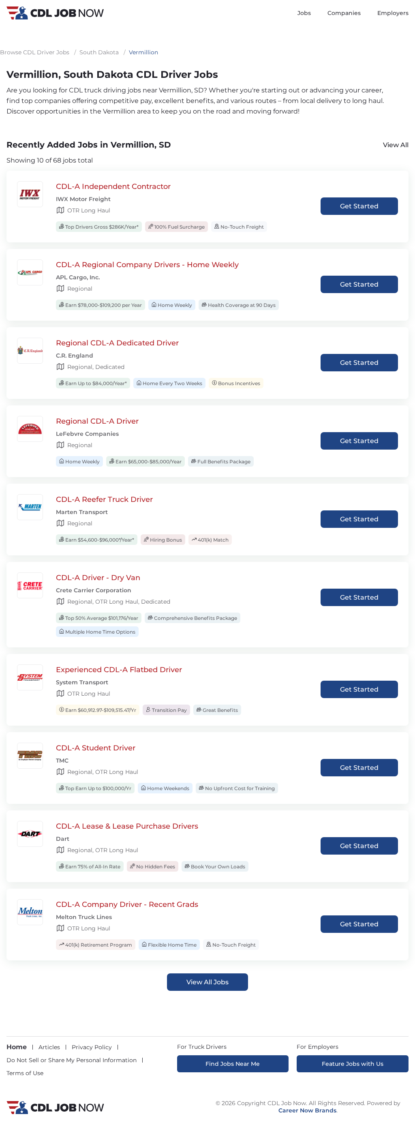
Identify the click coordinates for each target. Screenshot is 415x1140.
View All (396, 145)
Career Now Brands (307, 1110)
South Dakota (99, 52)
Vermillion (143, 52)
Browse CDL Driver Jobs (34, 52)
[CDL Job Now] (55, 1112)
